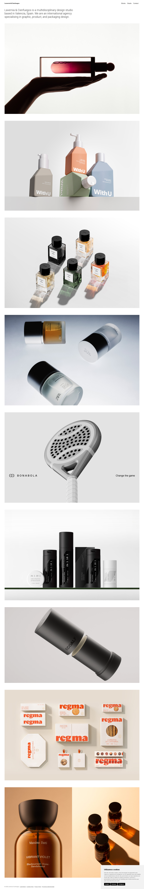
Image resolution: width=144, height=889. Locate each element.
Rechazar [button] (114, 884)
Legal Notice (23, 886)
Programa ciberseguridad (48, 886)
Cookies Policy (30, 886)
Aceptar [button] (107, 884)
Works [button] (123, 3)
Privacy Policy (37, 886)
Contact (136, 3)
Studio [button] (129, 3)
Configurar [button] (121, 884)
